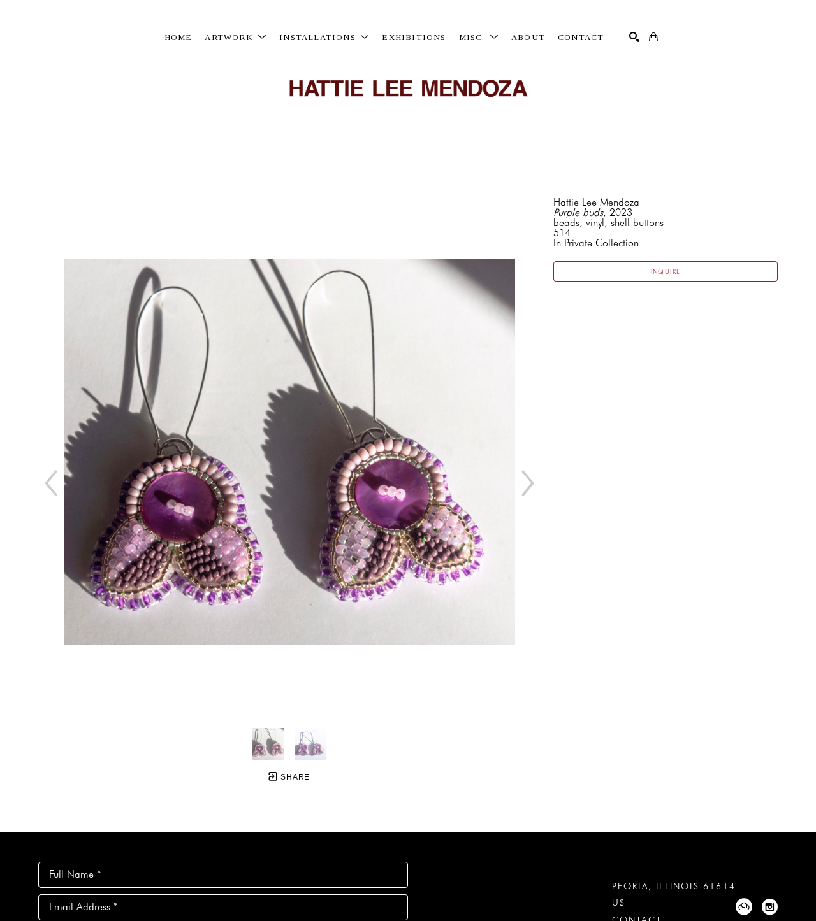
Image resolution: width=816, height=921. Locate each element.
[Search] (634, 37)
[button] (235, 37)
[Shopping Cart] (653, 37)
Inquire (666, 271)
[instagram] (769, 907)
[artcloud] (744, 907)
